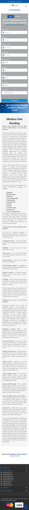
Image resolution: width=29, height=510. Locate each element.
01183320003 (14, 10)
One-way (18, 16)
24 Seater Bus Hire (7, 481)
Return (10, 16)
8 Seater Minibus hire (7, 472)
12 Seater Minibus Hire (8, 474)
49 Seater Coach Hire (7, 485)
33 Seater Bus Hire (7, 483)
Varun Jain (13, 500)
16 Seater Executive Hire (8, 479)
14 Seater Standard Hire (8, 476)
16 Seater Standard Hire (8, 478)
